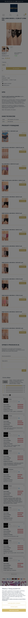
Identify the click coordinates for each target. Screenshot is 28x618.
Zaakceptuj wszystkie (14, 610)
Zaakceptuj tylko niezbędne (14, 603)
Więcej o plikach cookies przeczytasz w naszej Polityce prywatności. (14, 599)
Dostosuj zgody (14, 606)
